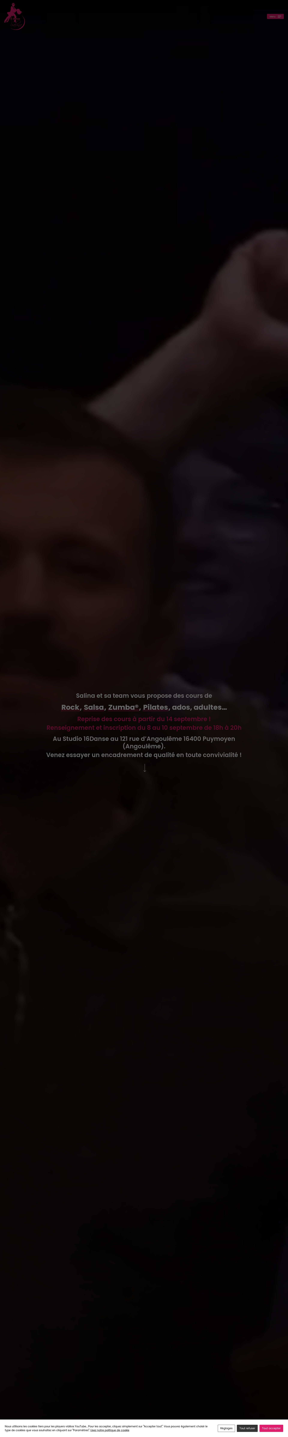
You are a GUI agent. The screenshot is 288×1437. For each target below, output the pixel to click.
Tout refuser (247, 1428)
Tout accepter (271, 1428)
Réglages (226, 1428)
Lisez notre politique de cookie (109, 1430)
